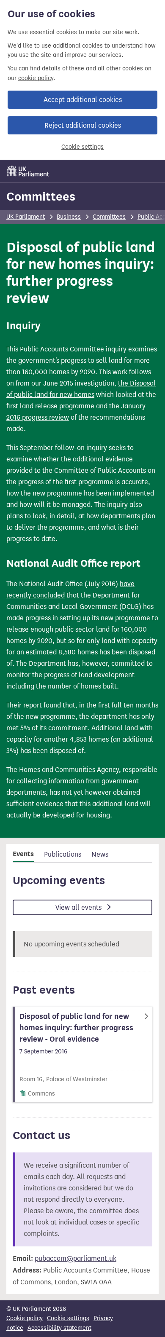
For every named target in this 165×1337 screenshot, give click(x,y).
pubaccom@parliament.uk (75, 1258)
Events (23, 854)
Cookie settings (82, 146)
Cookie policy (24, 1318)
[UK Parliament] (28, 171)
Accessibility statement (59, 1328)
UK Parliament (25, 216)
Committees (40, 196)
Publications (62, 854)
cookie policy (35, 78)
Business (69, 216)
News (99, 854)
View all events (79, 907)
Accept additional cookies (83, 100)
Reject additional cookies (82, 125)
